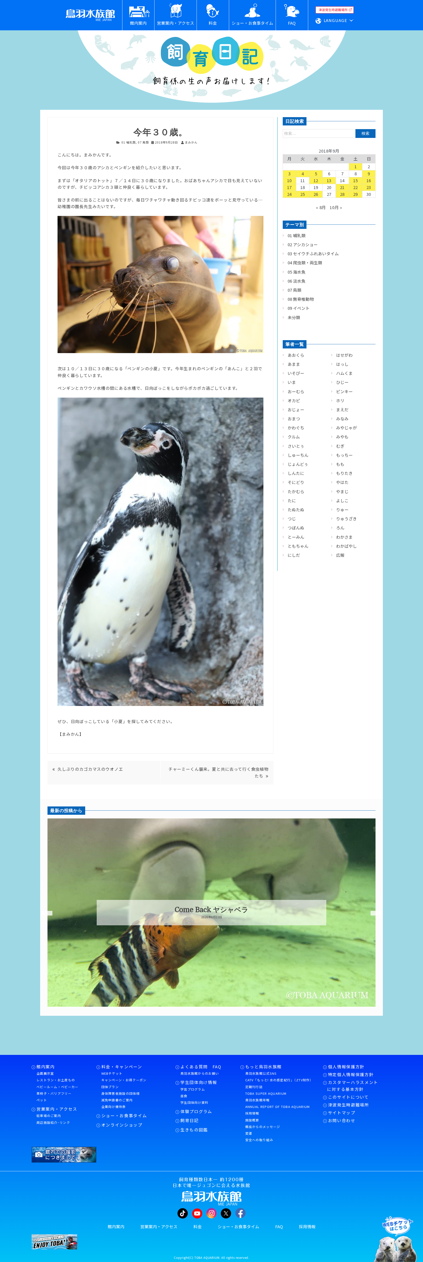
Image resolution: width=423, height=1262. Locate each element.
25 (302, 194)
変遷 (248, 1133)
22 (355, 187)
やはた (342, 482)
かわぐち (296, 428)
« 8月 (321, 207)
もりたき (344, 473)
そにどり (296, 482)
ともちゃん (298, 546)
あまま (294, 364)
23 (368, 187)
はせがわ (344, 355)
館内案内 (45, 1067)
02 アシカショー (303, 244)
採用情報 (252, 1113)
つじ (292, 519)
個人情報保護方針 (346, 1067)
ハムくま (344, 373)
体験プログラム (196, 1111)
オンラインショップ (121, 1125)
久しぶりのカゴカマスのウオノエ (90, 769)
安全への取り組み (259, 1140)
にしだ (294, 555)
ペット (41, 1100)
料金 (197, 1226)
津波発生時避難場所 (348, 1105)
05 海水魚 (297, 272)
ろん (340, 528)
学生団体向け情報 (198, 1082)
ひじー (342, 382)
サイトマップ (341, 1113)
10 (289, 180)
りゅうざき (346, 519)
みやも (342, 437)
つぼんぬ (296, 528)
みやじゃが (346, 428)
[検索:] (329, 133)
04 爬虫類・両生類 (305, 263)
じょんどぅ (298, 464)
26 (316, 194)
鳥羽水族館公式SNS (261, 1073)
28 (342, 194)
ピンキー (344, 391)
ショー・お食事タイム (124, 1115)
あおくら (296, 355)
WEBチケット (112, 1073)
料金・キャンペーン (121, 1067)
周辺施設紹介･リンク (53, 1122)
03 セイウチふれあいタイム (313, 254)
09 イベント (299, 308)
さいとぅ (296, 446)
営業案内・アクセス (56, 1109)
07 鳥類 (143, 142)
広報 (340, 555)
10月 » (336, 207)
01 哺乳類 (128, 142)
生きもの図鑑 (194, 1130)
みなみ (342, 419)
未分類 (294, 317)
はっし (342, 364)
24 (289, 194)
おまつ (294, 419)
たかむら (296, 491)
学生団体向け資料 (194, 1102)
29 (355, 194)
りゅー (342, 510)
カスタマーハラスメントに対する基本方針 (352, 1085)
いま (292, 382)
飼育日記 (189, 1120)
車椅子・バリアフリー (53, 1093)
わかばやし (346, 546)
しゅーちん (298, 455)
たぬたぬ (296, 510)
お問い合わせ (341, 1120)
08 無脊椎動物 (301, 299)
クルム (294, 437)
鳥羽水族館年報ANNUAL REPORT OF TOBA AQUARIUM (277, 1103)
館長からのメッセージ (262, 1126)
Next (373, 913)
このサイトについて (348, 1097)
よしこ (342, 500)
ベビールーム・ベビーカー (57, 1086)
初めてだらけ (211, 910)
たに (292, 500)
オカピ (294, 400)
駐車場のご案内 (48, 1115)
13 (329, 180)
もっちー (344, 455)
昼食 (184, 1096)
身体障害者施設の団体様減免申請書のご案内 (120, 1096)
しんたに (296, 473)
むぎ (340, 446)
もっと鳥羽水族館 (263, 1067)
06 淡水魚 (297, 281)
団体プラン (110, 1086)
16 (368, 180)
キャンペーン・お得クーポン (124, 1080)
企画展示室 (45, 1073)
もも (340, 464)
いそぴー (296, 373)
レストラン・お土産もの (55, 1080)
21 (342, 187)
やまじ (342, 491)
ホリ (340, 400)
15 (355, 180)
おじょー (296, 410)
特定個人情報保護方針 (351, 1074)
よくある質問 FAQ (201, 1067)
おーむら (296, 391)
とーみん (296, 537)
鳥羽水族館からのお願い (199, 1073)
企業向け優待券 (113, 1106)
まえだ (342, 410)
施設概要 (252, 1120)
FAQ (279, 1226)
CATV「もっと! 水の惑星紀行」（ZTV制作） (279, 1080)
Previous (43, 913)
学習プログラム (192, 1089)
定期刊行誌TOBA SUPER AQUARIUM (266, 1090)
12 (316, 180)
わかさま (344, 537)
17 (289, 187)
